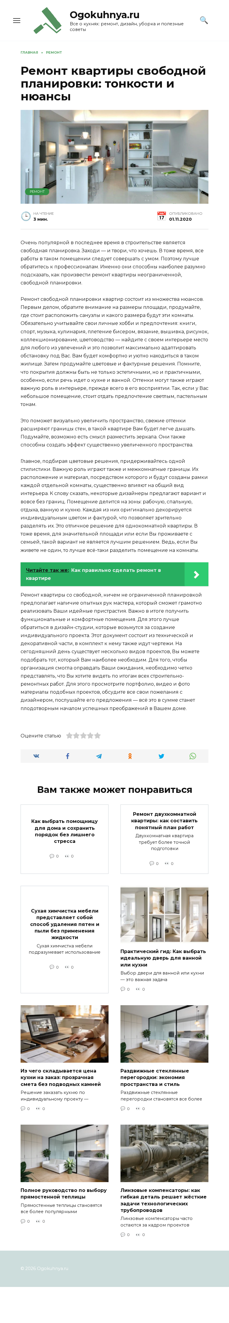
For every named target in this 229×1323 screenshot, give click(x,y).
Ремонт (37, 191)
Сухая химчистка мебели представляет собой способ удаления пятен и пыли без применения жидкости (64, 924)
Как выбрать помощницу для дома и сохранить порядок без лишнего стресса (64, 831)
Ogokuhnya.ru (105, 15)
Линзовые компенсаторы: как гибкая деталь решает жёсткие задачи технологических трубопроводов (163, 1200)
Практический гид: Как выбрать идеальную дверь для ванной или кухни (163, 957)
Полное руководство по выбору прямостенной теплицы (64, 1193)
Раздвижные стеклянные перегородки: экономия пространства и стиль (154, 1077)
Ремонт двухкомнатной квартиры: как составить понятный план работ (164, 820)
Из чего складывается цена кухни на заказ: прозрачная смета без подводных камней (61, 1077)
